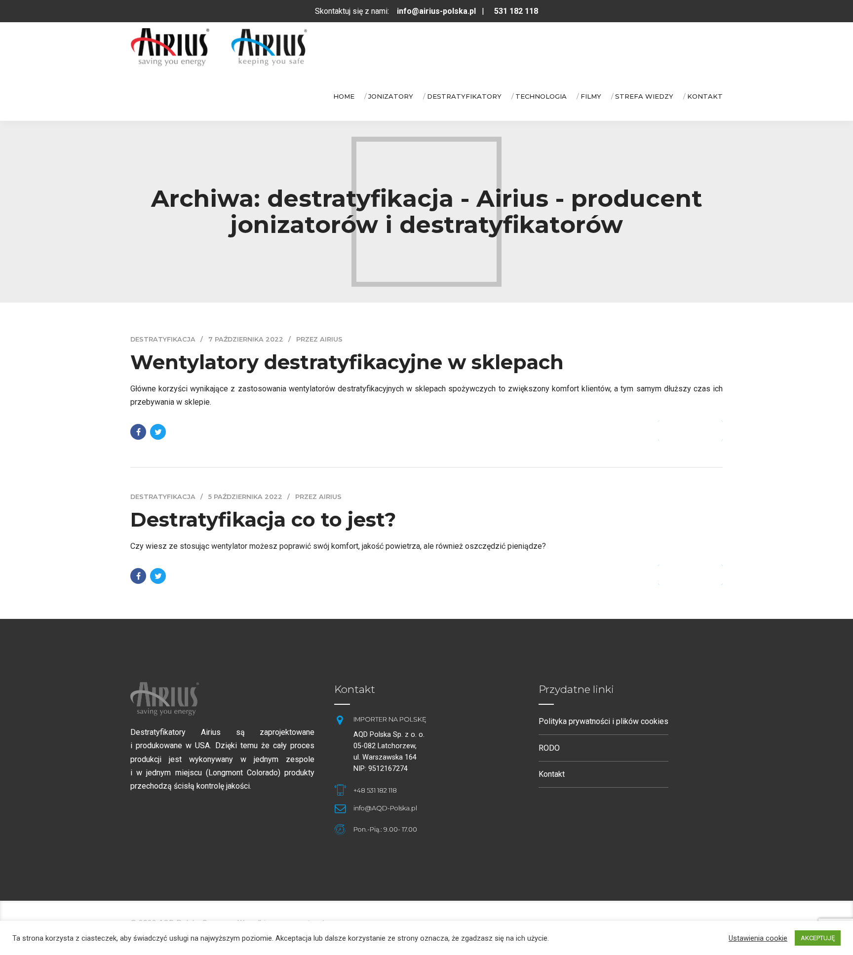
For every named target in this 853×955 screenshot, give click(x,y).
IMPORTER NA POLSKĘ (389, 719)
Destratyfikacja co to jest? (263, 519)
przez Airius (319, 339)
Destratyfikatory (464, 96)
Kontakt (705, 96)
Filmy (591, 96)
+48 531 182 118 (375, 790)
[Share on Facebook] (138, 432)
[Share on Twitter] (158, 432)
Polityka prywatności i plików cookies (603, 721)
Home (343, 96)
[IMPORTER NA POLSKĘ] (339, 720)
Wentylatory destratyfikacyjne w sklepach (347, 362)
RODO (549, 748)
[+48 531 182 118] (339, 790)
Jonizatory (390, 96)
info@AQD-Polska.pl (385, 808)
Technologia (541, 96)
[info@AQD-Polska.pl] (339, 808)
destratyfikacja (162, 339)
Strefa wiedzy (644, 96)
